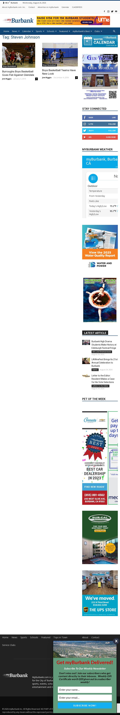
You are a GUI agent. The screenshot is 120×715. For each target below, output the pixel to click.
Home (6, 31)
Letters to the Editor (100, 357)
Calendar (65, 7)
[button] (114, 31)
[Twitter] (112, 11)
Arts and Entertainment (101, 323)
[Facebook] (104, 11)
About (85, 598)
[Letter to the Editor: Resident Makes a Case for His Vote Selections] (86, 347)
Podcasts (8, 39)
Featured (63, 31)
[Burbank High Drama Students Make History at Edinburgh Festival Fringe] (86, 313)
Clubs (97, 31)
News (14, 31)
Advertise (87, 606)
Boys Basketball (9, 66)
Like (114, 117)
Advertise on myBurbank (48, 7)
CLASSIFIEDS (77, 7)
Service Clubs (8, 606)
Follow (112, 124)
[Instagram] (108, 11)
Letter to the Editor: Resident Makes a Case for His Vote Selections (103, 350)
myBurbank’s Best (81, 31)
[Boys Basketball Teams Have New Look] (60, 54)
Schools (50, 31)
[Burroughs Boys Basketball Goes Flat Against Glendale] (20, 55)
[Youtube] (116, 11)
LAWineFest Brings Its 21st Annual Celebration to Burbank (105, 334)
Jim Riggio (6, 79)
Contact (31, 7)
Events (95, 341)
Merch (18, 39)
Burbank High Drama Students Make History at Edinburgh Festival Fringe (104, 316)
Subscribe (111, 137)
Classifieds (29, 39)
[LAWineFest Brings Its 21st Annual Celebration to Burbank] (86, 332)
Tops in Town (60, 598)
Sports (39, 31)
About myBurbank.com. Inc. (13, 7)
